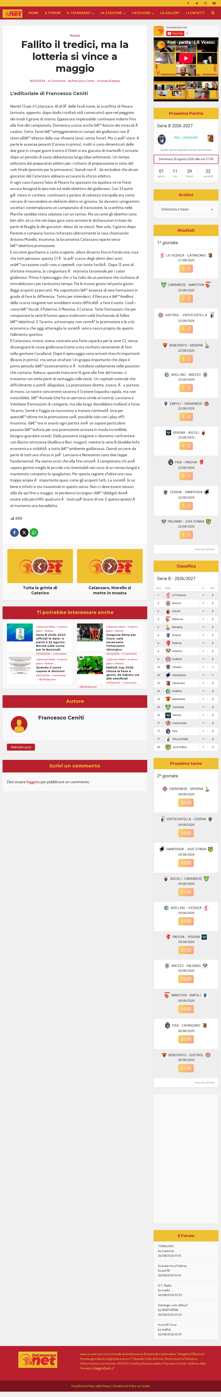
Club (167, 588)
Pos (158, 588)
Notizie (75, 35)
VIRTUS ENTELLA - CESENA (186, 819)
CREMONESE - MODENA (186, 789)
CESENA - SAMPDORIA (186, 492)
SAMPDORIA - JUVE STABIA (186, 849)
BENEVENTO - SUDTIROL (186, 1055)
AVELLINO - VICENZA (186, 908)
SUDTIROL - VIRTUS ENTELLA (186, 315)
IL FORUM (52, 13)
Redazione (49, 679)
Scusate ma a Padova (172, 1266)
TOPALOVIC (166, 1246)
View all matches (204, 549)
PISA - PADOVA (186, 462)
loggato (33, 782)
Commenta (59, 653)
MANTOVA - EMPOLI (186, 995)
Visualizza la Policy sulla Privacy (91, 1386)
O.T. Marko (165, 1285)
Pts (213, 588)
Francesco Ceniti (83, 81)
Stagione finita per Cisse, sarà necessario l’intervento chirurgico (121, 642)
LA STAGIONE (111, 13)
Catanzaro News (45, 626)
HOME (33, 13)
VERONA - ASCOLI (186, 433)
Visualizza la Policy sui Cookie (131, 1386)
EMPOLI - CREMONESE (186, 404)
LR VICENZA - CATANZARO (186, 255)
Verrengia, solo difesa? (173, 1305)
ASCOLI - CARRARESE (186, 879)
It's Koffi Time (167, 1325)
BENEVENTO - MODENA (186, 345)
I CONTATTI (195, 13)
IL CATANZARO (79, 13)
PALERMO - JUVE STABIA (186, 521)
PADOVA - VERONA (186, 937)
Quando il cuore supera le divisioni (50, 669)
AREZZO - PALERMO (186, 966)
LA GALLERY (170, 13)
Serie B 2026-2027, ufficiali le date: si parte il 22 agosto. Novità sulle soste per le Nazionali (51, 642)
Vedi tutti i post (21, 747)
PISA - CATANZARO (186, 137)
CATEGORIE (141, 13)
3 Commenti (129, 653)
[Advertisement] (186, 1159)
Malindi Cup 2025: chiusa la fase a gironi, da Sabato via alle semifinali (122, 673)
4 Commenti (56, 81)
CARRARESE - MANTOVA (186, 285)
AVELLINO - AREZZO (186, 375)
